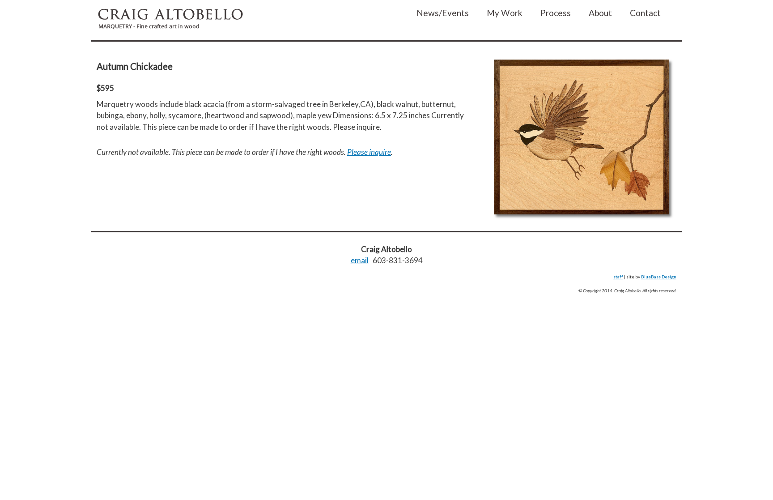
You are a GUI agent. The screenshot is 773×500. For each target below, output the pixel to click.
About (600, 13)
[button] (581, 140)
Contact (645, 13)
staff (618, 276)
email (360, 260)
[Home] (170, 20)
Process (555, 13)
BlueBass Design (658, 276)
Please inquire (369, 152)
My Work (504, 13)
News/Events (442, 13)
